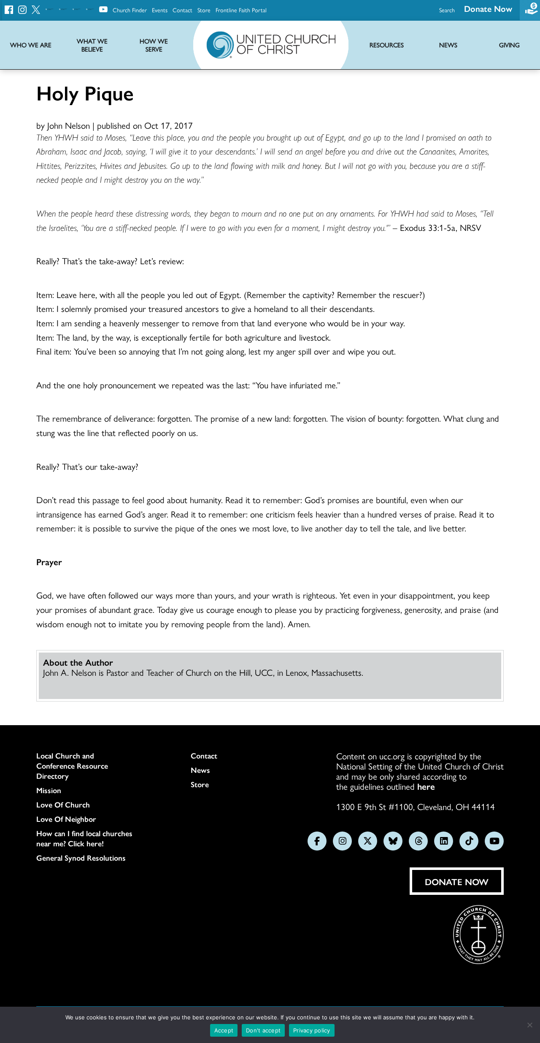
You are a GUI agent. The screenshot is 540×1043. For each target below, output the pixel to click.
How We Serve (154, 45)
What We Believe (92, 45)
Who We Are (30, 45)
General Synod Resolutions (81, 858)
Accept (224, 1030)
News (200, 770)
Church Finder (130, 10)
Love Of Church (63, 804)
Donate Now (488, 8)
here (426, 786)
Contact (182, 10)
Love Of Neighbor (66, 819)
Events (159, 10)
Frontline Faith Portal (241, 10)
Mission (48, 790)
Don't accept (263, 1030)
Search (447, 10)
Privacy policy (311, 1030)
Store (204, 10)
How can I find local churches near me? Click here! (84, 838)
